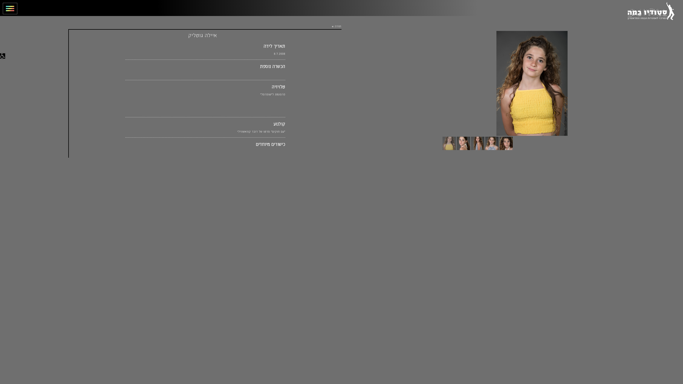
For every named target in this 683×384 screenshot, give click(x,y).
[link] (2, 56)
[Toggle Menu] (8, 8)
